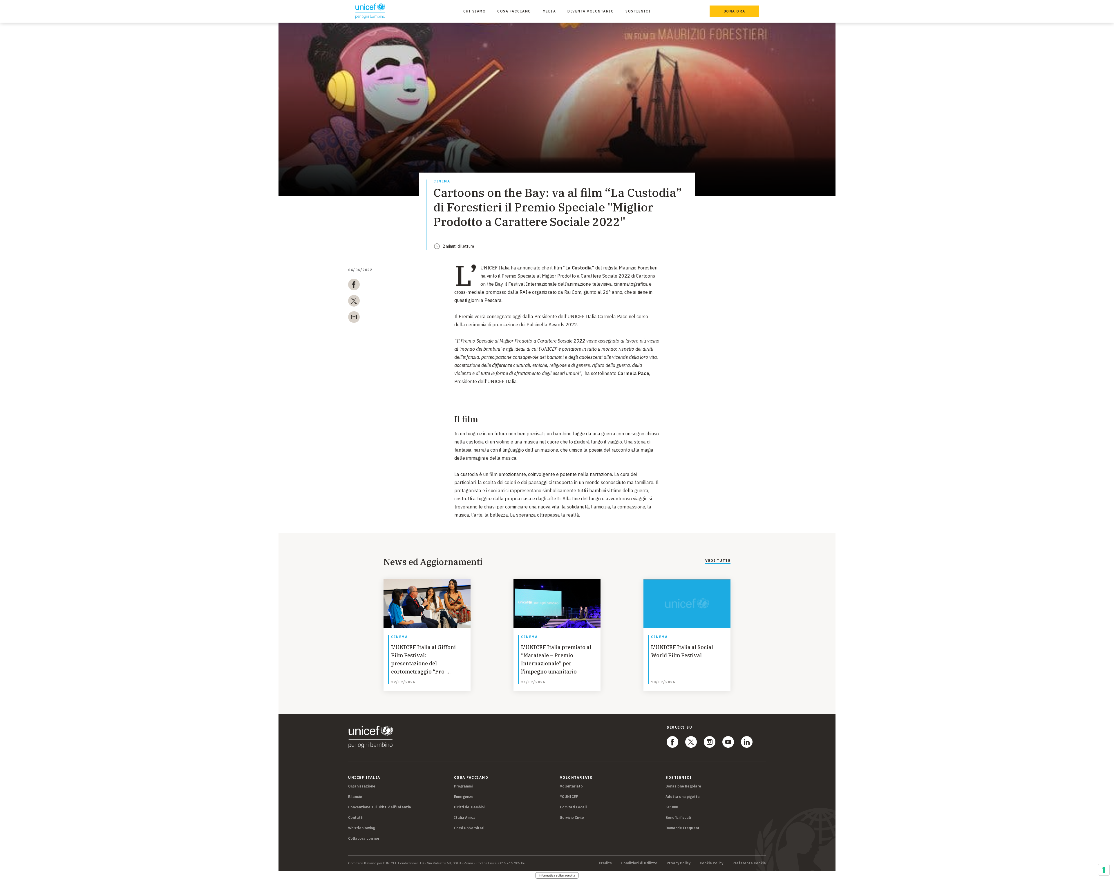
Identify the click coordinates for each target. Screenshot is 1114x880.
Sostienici (638, 11)
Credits (605, 863)
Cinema (441, 181)
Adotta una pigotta (682, 796)
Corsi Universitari (469, 828)
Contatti (355, 817)
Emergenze (463, 796)
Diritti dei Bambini (469, 807)
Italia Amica (464, 817)
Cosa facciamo (514, 11)
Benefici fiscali (678, 817)
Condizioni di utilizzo (639, 863)
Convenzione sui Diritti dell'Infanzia (379, 807)
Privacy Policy (678, 863)
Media (549, 11)
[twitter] (354, 302)
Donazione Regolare (683, 786)
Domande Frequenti (682, 828)
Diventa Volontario (590, 11)
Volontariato (571, 786)
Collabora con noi (363, 838)
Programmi (463, 786)
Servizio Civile (572, 817)
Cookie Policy (711, 863)
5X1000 (671, 807)
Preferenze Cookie (749, 863)
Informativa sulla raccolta (557, 875)
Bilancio (355, 796)
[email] (354, 318)
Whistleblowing (361, 828)
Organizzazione (361, 786)
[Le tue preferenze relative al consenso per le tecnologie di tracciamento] (1103, 869)
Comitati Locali (573, 807)
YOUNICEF (569, 796)
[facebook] (354, 286)
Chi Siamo (474, 11)
